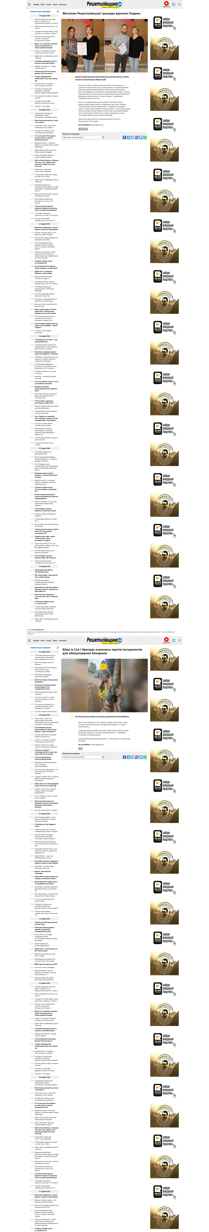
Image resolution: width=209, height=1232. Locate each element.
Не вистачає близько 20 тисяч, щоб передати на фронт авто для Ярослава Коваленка (46, 545)
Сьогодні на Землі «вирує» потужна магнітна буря (44, 424)
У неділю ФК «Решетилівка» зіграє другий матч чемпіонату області (46, 32)
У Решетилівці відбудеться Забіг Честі (46, 520)
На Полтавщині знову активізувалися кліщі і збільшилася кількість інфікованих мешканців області (46, 467)
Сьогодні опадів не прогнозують (46, 711)
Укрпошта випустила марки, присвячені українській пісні (44, 979)
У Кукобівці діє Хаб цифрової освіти (45, 825)
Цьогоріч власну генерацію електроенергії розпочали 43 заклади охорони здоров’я (45, 837)
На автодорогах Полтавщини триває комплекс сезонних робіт (46, 267)
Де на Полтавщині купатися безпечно (44, 663)
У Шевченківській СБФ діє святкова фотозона (44, 571)
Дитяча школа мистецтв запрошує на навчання (46, 525)
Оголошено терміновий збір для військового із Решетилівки (46, 300)
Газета (55, 4)
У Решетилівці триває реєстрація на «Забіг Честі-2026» (46, 175)
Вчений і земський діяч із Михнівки (43, 872)
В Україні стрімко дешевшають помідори (45, 515)
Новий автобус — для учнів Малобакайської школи (44, 857)
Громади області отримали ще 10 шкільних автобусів (44, 85)
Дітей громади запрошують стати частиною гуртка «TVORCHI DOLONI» (46, 771)
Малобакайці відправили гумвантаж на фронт (43, 676)
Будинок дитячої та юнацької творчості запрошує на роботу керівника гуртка (45, 482)
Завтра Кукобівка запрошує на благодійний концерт (44, 156)
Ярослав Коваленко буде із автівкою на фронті (43, 277)
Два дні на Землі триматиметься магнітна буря (46, 305)
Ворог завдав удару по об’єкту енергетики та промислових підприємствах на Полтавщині (45, 311)
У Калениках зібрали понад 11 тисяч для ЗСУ (44, 602)
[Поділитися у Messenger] (140, 137)
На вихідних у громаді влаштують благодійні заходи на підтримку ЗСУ (46, 889)
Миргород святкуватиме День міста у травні (45, 955)
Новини (36, 4)
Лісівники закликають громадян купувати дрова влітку (45, 736)
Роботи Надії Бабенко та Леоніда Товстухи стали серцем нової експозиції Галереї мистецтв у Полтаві (46, 163)
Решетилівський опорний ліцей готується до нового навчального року (46, 844)
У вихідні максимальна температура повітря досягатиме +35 (46, 913)
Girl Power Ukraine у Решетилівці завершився (46, 681)
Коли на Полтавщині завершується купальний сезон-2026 (46, 239)
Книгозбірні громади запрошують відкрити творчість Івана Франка (46, 862)
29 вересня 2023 (66, 17)
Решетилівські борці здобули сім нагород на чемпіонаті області (46, 877)
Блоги (49, 4)
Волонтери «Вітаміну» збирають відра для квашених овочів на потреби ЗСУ (46, 396)
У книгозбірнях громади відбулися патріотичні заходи (45, 510)
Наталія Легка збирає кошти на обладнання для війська (44, 132)
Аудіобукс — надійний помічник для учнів (45, 377)
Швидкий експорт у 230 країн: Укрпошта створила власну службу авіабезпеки (46, 145)
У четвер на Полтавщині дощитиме (43, 332)
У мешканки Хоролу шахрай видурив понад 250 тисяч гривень (46, 283)
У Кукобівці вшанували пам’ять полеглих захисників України (46, 62)
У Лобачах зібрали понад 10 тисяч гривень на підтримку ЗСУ (45, 489)
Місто (43, 4)
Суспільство (83, 129)
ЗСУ (81, 748)
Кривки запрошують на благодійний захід (42, 945)
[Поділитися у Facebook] (124, 137)
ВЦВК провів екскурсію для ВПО (46, 964)
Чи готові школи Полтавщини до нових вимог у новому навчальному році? (45, 138)
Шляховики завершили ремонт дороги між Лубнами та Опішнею (46, 353)
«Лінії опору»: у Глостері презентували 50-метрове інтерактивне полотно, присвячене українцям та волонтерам (47, 721)
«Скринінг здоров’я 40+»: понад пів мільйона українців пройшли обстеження (46, 778)
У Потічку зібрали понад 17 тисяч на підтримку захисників (46, 382)
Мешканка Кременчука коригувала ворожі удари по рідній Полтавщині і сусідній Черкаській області (47, 188)
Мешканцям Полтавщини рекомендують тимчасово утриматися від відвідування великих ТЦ (44, 431)
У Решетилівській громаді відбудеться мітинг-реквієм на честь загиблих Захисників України (45, 246)
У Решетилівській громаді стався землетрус (46, 693)
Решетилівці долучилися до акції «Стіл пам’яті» (46, 121)
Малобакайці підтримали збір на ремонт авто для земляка (45, 960)
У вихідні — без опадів (42, 106)
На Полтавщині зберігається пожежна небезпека (44, 552)
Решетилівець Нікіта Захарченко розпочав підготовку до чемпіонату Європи (46, 669)
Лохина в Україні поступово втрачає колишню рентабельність (46, 746)
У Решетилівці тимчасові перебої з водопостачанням (46, 412)
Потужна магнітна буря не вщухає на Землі (46, 97)
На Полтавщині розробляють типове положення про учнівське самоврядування (46, 496)
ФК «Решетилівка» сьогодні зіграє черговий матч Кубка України (46, 895)
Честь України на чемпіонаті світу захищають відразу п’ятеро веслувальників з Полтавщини (46, 418)
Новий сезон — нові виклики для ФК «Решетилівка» (46, 950)
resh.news (114, 632)
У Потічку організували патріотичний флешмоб (43, 758)
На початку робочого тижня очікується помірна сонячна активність (44, 699)
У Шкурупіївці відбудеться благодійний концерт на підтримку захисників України (46, 115)
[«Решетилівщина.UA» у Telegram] (173, 4)
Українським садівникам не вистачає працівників (43, 170)
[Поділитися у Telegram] (132, 137)
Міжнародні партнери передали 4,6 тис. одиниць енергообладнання (46, 764)
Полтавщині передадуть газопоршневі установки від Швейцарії (44, 289)
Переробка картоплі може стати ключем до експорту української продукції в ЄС (46, 851)
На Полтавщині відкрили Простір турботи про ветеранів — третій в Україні (46, 325)
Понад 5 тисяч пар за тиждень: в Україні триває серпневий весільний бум (45, 791)
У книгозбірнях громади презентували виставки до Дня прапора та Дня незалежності (46, 729)
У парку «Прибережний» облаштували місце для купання (46, 78)
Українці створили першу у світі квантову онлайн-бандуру (45, 234)
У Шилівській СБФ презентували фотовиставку (46, 923)
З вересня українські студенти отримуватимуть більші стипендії (46, 830)
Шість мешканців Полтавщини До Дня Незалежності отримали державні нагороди (46, 459)
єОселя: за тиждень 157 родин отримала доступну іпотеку (45, 741)
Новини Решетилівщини (40, 12)
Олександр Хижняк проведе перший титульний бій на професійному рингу (44, 929)
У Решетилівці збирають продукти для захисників (46, 439)
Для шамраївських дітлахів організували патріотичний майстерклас (44, 614)
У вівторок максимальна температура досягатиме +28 (45, 562)
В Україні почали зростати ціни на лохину (45, 372)
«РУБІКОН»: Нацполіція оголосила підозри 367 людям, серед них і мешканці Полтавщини (46, 359)
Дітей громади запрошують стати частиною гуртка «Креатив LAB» (46, 596)
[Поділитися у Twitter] (128, 137)
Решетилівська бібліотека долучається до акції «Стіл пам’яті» (44, 201)
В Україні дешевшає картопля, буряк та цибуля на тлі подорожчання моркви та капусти (46, 21)
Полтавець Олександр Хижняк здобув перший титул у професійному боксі (45, 687)
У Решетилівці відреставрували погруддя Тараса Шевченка (45, 608)
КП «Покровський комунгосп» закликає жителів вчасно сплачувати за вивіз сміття (45, 318)
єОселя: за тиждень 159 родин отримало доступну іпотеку (45, 52)
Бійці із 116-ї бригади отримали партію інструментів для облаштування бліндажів (46, 46)
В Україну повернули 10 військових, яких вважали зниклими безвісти (44, 582)
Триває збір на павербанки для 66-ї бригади (47, 57)
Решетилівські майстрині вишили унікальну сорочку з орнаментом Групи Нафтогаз (46, 589)
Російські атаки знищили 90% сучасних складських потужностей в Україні (45, 39)
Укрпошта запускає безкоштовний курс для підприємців (46, 407)
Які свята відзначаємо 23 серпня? (46, 810)
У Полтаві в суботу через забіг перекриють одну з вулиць (45, 126)
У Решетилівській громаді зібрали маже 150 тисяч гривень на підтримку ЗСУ (47, 531)
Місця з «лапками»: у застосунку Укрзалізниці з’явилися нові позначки (46, 503)
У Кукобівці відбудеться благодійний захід (43, 453)
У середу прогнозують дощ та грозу (44, 444)
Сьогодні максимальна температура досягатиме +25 (45, 219)
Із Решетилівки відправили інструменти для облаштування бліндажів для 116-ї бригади (45, 366)
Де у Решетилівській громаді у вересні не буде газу (44, 295)
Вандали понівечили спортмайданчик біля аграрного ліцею (46, 389)
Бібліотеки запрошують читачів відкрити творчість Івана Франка (46, 228)
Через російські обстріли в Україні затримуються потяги (46, 195)
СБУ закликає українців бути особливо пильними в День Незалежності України (44, 706)
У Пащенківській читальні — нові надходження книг (46, 341)
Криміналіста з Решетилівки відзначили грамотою (44, 867)
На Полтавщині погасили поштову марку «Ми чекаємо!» (45, 557)
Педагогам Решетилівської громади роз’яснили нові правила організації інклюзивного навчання (46, 804)
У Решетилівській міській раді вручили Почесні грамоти (45, 72)
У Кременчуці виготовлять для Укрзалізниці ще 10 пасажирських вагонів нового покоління (46, 347)
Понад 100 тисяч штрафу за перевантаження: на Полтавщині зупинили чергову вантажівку (46, 937)
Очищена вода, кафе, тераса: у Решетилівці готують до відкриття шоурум (45, 538)
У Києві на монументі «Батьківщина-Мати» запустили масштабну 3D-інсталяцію (46, 752)
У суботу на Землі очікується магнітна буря (44, 900)
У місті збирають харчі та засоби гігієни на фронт (46, 797)
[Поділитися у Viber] (136, 137)
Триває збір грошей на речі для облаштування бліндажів (45, 151)
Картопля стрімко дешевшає (45, 967)
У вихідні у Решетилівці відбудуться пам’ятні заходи (44, 102)
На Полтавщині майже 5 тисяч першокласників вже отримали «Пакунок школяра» (45, 819)
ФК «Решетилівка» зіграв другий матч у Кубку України (46, 576)
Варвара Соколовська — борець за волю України (45, 67)
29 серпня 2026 (66, 657)
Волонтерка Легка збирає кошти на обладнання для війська (46, 883)
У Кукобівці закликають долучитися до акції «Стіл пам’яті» (46, 214)
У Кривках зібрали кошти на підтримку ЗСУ (43, 262)
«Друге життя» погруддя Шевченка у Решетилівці (43, 272)
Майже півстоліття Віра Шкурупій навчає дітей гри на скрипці (46, 785)
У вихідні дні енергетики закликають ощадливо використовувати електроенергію (46, 91)
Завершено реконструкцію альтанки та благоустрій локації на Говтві (46, 475)
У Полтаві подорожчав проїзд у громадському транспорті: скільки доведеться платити (45, 657)
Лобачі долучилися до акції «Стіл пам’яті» (46, 27)
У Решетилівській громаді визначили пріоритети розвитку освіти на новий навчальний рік (46, 208)
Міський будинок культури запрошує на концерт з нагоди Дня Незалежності (45, 972)
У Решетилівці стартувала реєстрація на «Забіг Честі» (44, 402)
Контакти (63, 4)
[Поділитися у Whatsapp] (145, 137)
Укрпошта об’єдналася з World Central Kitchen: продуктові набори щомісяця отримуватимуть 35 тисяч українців (46, 255)
